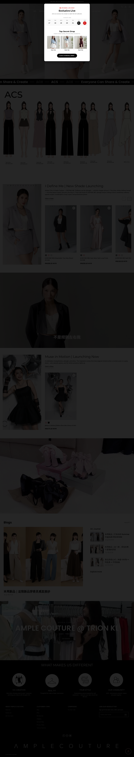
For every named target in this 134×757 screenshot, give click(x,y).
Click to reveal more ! (67, 55)
